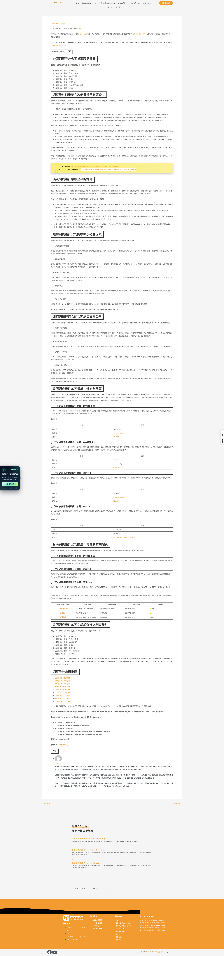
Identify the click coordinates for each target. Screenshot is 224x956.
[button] (123, 3)
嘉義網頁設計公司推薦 (62, 695)
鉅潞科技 (63, 617)
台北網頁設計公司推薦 (62, 692)
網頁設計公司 (82, 34)
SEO (75, 70)
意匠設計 (115, 501)
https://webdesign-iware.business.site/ (124, 537)
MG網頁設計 (116, 467)
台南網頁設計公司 (138, 34)
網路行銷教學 (97, 929)
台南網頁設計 (57, 45)
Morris (78, 29)
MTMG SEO (116, 437)
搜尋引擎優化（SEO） (89, 3)
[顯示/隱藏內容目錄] (69, 51)
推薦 (68, 681)
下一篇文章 (178, 803)
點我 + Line (63, 745)
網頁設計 (54, 23)
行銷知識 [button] (110, 7)
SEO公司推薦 (97, 926)
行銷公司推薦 (97, 920)
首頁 (77, 3)
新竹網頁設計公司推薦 (62, 701)
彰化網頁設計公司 (61, 681)
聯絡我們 (119, 7)
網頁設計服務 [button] (135, 3)
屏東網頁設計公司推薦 (62, 690)
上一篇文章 (46, 803)
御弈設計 (63, 613)
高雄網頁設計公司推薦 (62, 687)
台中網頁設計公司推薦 (62, 684)
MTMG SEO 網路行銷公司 (154, 952)
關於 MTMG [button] (147, 3)
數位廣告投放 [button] (122, 3)
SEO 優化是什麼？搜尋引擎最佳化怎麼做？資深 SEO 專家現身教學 (94, 166)
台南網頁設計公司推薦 (62, 678)
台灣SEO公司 (63, 609)
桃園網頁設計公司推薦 (62, 698)
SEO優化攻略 (97, 923)
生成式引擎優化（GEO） (107, 3)
